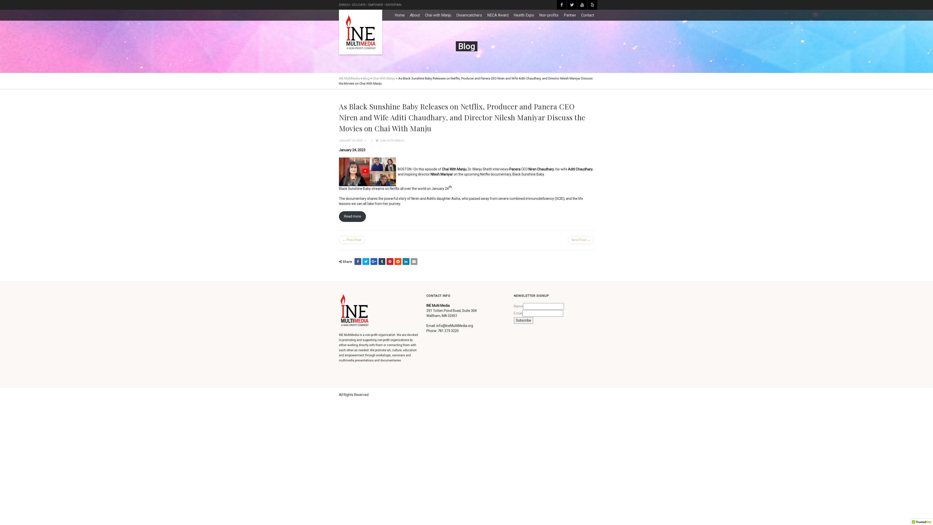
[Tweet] (366, 261)
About (415, 15)
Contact (587, 15)
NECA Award (498, 15)
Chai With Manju (392, 140)
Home (400, 15)
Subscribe (523, 320)
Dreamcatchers (469, 15)
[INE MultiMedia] (360, 32)
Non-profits (549, 15)
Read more (352, 216)
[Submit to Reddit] (398, 261)
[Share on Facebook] (357, 261)
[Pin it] (390, 261)
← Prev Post (352, 240)
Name (518, 306)
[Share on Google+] (374, 261)
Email (518, 313)
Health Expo (524, 15)
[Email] (414, 261)
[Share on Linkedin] (406, 261)
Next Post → (580, 240)
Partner (570, 15)
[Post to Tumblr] (382, 261)
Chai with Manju (438, 15)
